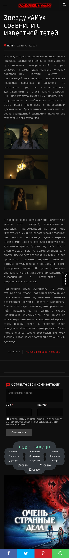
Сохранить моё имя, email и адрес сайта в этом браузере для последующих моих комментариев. (34, 421)
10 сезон (23, 465)
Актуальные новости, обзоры (43, 351)
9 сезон (55, 461)
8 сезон (35, 461)
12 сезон (34, 470)
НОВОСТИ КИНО (34, 447)
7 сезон (14, 461)
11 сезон (46, 465)
